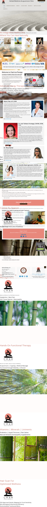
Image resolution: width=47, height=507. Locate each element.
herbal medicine (28, 52)
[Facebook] (23, 236)
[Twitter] (27, 276)
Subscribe (23, 234)
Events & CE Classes (37, 5)
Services (17, 5)
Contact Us (5, 8)
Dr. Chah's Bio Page (8, 118)
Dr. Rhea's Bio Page (8, 160)
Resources (30, 5)
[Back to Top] (45, 267)
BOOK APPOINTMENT (42, 0)
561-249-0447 (41, 2)
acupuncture (18, 52)
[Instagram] (25, 236)
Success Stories (24, 5)
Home (4, 5)
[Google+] (21, 236)
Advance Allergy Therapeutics (40, 48)
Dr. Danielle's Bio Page (8, 178)
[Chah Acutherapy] (3, 2)
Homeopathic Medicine (10, 5)
